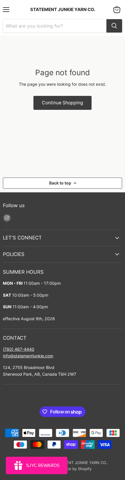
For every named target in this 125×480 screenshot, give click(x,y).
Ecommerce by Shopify (71, 468)
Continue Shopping (62, 102)
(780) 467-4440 (18, 349)
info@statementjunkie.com (28, 355)
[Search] (114, 26)
